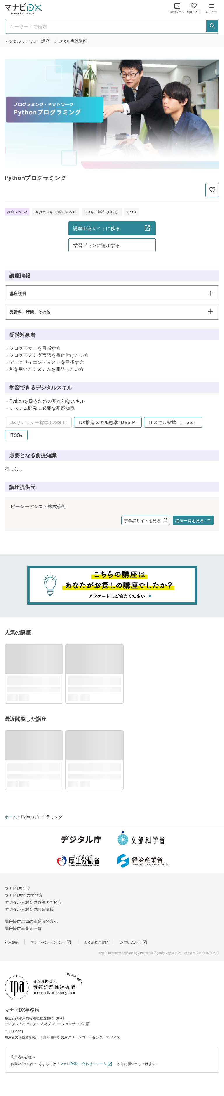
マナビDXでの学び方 (24, 895)
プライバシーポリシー (47, 941)
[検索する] (212, 26)
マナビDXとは (17, 888)
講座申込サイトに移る (96, 228)
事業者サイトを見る (142, 520)
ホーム (11, 816)
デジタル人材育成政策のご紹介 (33, 902)
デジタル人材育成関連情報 (29, 909)
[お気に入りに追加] (212, 190)
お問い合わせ (130, 941)
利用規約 (12, 941)
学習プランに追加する (96, 245)
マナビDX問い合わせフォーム (83, 1063)
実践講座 (70, 41)
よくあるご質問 (96, 941)
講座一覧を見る (189, 520)
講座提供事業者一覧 (23, 928)
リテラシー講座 (27, 41)
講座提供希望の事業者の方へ (31, 921)
